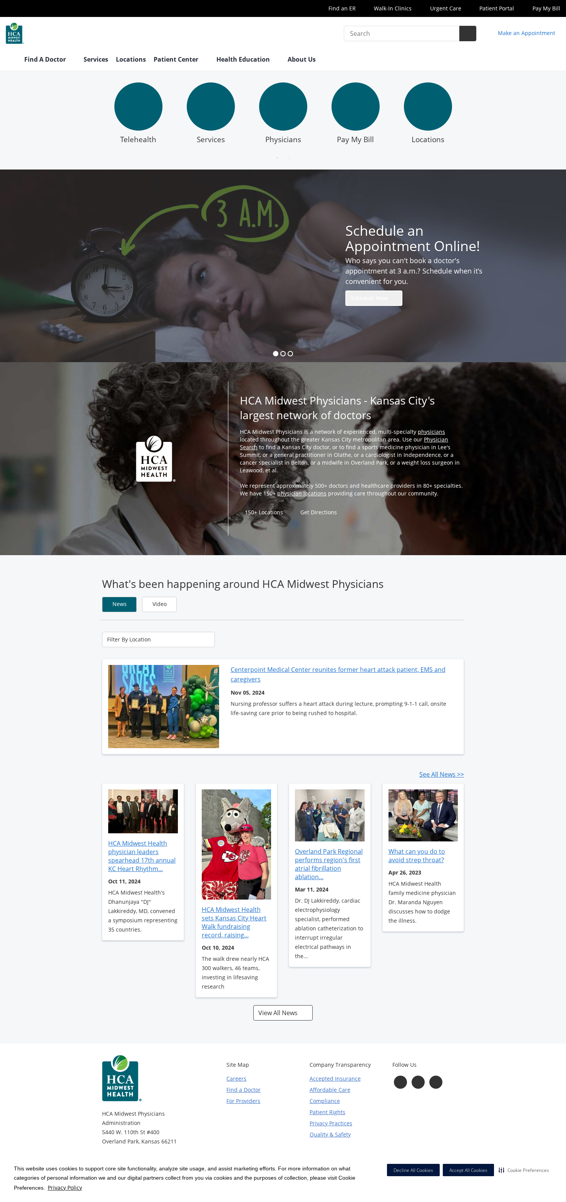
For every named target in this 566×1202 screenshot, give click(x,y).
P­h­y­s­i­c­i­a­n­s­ (283, 139)
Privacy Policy (65, 1187)
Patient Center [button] (177, 59)
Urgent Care (445, 8)
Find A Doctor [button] (45, 59)
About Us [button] (302, 59)
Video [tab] (159, 604)
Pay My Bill (545, 8)
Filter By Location (129, 639)
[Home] (11, 60)
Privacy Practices (331, 1123)
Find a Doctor (243, 1089)
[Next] (470, 115)
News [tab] (119, 604)
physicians (431, 431)
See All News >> (441, 774)
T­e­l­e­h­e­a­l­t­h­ (138, 139)
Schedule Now (370, 298)
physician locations (302, 493)
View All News (278, 1013)
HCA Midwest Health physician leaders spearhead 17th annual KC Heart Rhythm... (142, 856)
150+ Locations (264, 512)
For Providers (243, 1101)
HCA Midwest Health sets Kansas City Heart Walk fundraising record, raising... (234, 922)
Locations (131, 59)
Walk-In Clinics (392, 8)
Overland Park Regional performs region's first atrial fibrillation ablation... (329, 864)
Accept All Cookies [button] (468, 1170)
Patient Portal (496, 8)
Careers (236, 1078)
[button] (524, 1170)
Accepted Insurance (335, 1078)
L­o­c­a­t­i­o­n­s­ (428, 139)
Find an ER (341, 8)
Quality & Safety (330, 1134)
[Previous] (96, 115)
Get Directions (318, 512)
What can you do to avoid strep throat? (416, 855)
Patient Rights (327, 1112)
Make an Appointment (525, 33)
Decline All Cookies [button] (413, 1170)
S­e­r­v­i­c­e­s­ (211, 139)
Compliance (325, 1101)
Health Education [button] (243, 59)
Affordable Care (330, 1089)
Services (96, 59)
